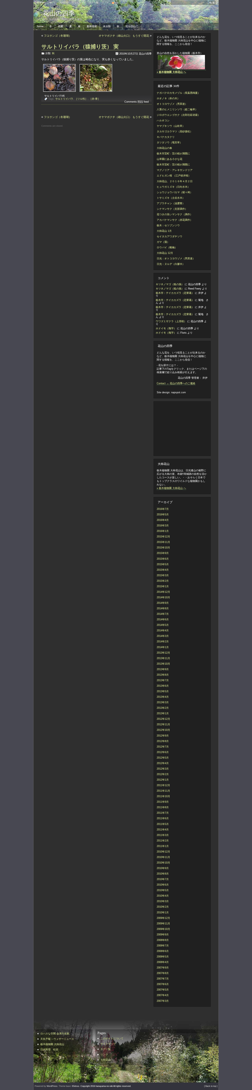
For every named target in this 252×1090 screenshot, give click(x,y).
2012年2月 (163, 774)
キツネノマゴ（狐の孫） (170, 284)
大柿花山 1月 (164, 230)
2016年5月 (163, 514)
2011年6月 (163, 818)
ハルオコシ (163, 120)
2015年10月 (163, 547)
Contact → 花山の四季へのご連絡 (176, 383)
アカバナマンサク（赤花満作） (175, 219)
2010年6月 (163, 884)
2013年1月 (163, 713)
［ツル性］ (81, 98)
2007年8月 (163, 973)
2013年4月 (163, 696)
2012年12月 (163, 718)
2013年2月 (163, 707)
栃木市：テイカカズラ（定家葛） (175, 292)
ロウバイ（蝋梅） (167, 247)
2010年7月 (163, 879)
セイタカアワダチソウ (169, 236)
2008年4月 (163, 962)
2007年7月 (163, 978)
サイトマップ (79, 2)
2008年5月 (163, 956)
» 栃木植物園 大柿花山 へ (171, 488)
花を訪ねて (131, 26)
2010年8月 (163, 873)
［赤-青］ (94, 98)
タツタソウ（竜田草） (169, 142)
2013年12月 (163, 652)
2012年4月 (163, 763)
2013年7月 (163, 680)
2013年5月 (163, 691)
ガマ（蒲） (163, 241)
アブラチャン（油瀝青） (171, 203)
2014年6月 (163, 619)
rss (116, 2)
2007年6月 (163, 984)
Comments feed (136, 101)
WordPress (52, 1086)
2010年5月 (163, 890)
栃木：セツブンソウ (168, 225)
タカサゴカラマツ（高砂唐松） (175, 131)
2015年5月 (163, 564)
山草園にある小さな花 (169, 159)
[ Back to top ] (210, 1086)
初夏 (60, 26)
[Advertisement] (180, 428)
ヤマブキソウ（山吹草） (171, 125)
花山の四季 (59, 13)
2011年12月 (163, 785)
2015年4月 (163, 569)
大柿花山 (64, 2)
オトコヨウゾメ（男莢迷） (172, 103)
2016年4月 (163, 520)
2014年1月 (163, 647)
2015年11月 (163, 542)
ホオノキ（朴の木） (168, 98)
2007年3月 (163, 1000)
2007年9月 (163, 967)
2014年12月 (163, 591)
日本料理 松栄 (49, 1049)
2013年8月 (163, 674)
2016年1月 (163, 531)
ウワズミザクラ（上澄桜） (171, 321)
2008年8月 (163, 940)
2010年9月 (163, 868)
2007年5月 (163, 989)
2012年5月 (163, 757)
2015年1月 (163, 586)
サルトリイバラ (64, 98)
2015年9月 (163, 553)
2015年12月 (163, 536)
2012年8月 (163, 741)
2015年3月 (163, 575)
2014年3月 (163, 636)
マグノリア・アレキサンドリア (175, 170)
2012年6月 (163, 752)
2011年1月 (163, 846)
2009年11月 (163, 923)
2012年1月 (163, 779)
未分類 (107, 26)
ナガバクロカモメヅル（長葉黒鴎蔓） (178, 92)
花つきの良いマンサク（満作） (175, 214)
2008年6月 (163, 951)
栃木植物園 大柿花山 (52, 1044)
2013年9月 (163, 669)
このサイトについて (45, 2)
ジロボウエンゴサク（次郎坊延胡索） (178, 114)
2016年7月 (163, 508)
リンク (105, 2)
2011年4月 (163, 829)
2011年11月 (163, 790)
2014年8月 (163, 608)
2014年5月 (163, 624)
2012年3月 (163, 768)
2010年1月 (163, 912)
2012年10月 (163, 729)
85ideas (75, 1086)
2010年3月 (163, 901)
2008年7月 (163, 945)
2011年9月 (163, 801)
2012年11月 (163, 724)
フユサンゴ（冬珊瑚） (57, 35)
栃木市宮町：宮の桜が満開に (173, 153)
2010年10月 (163, 862)
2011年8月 (163, 807)
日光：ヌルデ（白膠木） (171, 264)
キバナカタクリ (166, 136)
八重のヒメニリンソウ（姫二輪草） (177, 109)
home (40, 26)
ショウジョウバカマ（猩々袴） (175, 192)
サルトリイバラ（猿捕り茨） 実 (80, 47)
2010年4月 (163, 895)
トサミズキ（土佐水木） (171, 197)
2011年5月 (163, 824)
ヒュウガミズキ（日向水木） (173, 186)
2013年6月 (163, 685)
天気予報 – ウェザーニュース (57, 1038)
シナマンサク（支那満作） (172, 208)
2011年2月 (163, 840)
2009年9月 (163, 934)
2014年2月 (163, 641)
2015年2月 (163, 580)
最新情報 (92, 26)
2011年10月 (163, 796)
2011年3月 (163, 835)
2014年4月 (163, 630)
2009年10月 (163, 929)
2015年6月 (163, 558)
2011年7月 (163, 812)
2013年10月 (163, 663)
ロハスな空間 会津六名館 (54, 1033)
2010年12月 (163, 851)
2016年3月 (163, 525)
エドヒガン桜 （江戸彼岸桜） (174, 175)
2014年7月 (163, 613)
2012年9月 (163, 735)
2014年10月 (163, 597)
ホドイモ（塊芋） (166, 328)
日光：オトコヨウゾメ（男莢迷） (176, 258)
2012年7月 (163, 746)
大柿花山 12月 (165, 252)
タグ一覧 (93, 2)
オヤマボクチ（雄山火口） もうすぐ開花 (124, 35)
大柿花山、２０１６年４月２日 (175, 181)
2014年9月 (163, 602)
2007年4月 (163, 995)
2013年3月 (163, 702)
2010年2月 (163, 906)
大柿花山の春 (164, 148)
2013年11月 (163, 658)
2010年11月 (163, 857)
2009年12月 (163, 918)
